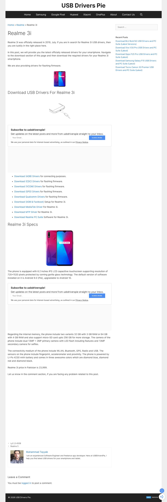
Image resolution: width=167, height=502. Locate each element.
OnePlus (100, 14)
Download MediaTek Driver (28, 207)
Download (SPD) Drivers (27, 191)
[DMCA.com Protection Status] (152, 498)
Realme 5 (14, 446)
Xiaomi (87, 14)
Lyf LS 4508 (15, 443)
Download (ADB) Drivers (27, 176)
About (113, 14)
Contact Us (128, 14)
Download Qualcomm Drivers (29, 196)
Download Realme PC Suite (28, 217)
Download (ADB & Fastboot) (29, 202)
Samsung (41, 14)
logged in (26, 483)
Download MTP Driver (25, 212)
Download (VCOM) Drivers (28, 186)
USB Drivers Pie (83, 5)
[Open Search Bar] (141, 14)
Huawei (74, 14)
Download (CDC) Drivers (27, 181)
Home (27, 14)
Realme (20, 25)
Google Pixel (58, 14)
